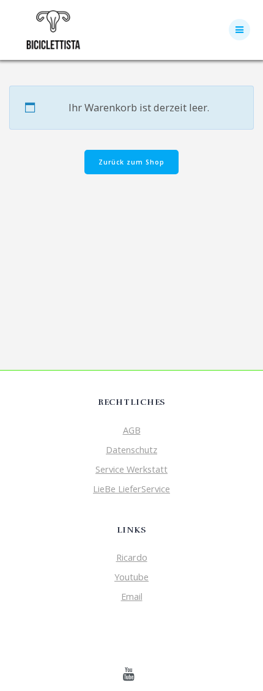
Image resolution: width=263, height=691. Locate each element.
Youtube (131, 577)
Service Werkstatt (131, 469)
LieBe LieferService (131, 488)
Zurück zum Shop (131, 162)
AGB (132, 430)
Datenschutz (131, 449)
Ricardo (131, 557)
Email (132, 596)
